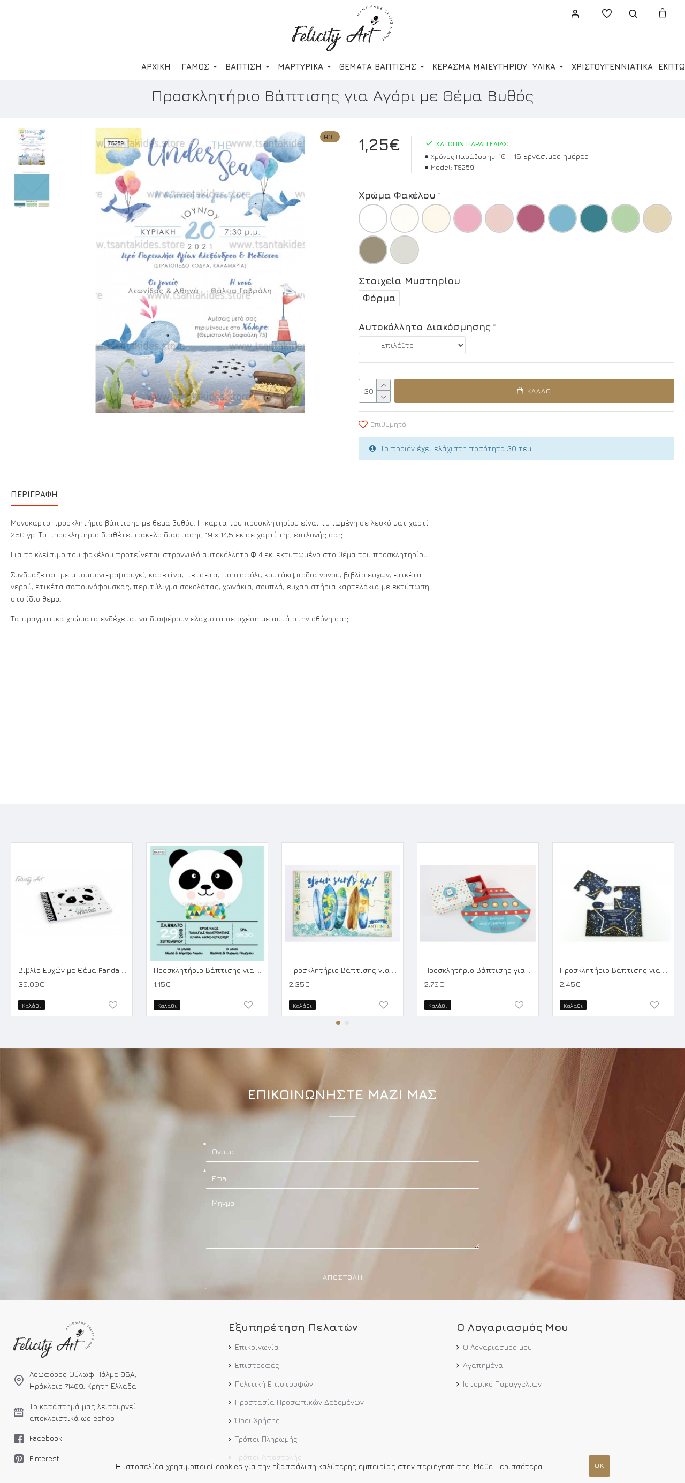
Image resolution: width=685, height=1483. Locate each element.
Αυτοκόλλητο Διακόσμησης (425, 326)
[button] (338, 1023)
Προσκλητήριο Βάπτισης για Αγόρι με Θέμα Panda (209, 970)
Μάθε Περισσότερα (508, 1466)
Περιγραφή (34, 494)
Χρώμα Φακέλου (397, 195)
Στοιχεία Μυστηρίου (409, 280)
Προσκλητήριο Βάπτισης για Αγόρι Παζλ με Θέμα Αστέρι (615, 970)
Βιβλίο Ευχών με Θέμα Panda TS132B (74, 970)
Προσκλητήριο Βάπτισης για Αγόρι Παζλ (344, 970)
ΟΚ (599, 1465)
